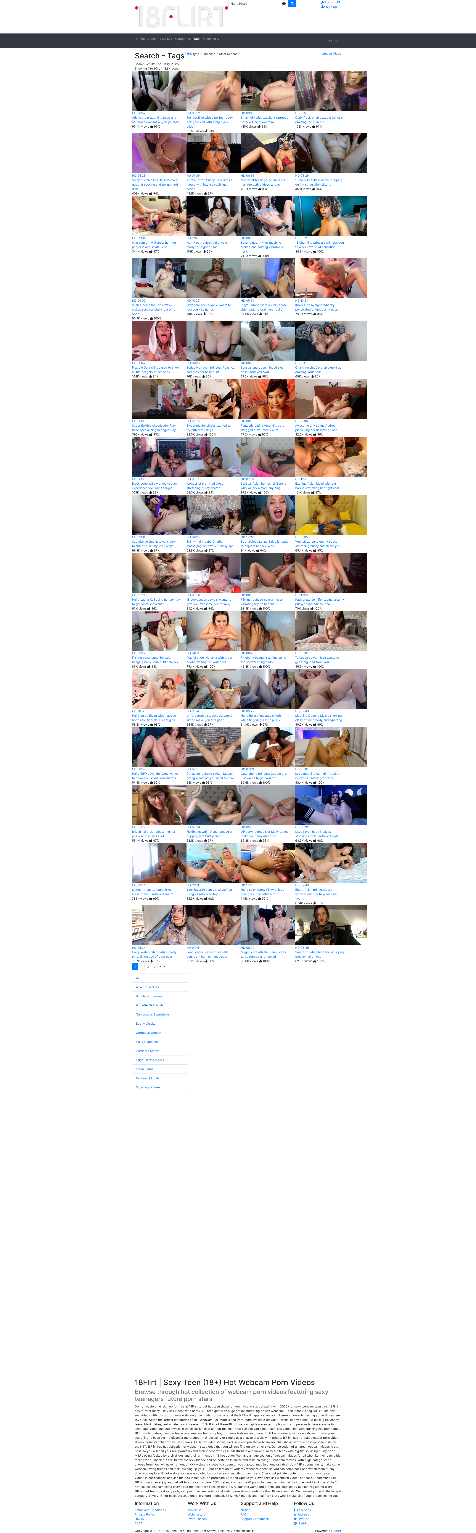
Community (211, 39)
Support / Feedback (255, 1519)
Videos (152, 39)
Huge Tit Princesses (150, 1060)
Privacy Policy (145, 1514)
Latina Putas (144, 1069)
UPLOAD (334, 41)
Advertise (194, 1510)
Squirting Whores (148, 1087)
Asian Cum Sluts (147, 987)
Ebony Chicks (145, 1023)
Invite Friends (197, 1519)
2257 (138, 1523)
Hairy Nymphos (147, 1042)
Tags (197, 39)
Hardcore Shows (147, 1051)
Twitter (302, 1519)
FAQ (243, 1514)
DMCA (139, 1519)
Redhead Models (147, 1078)
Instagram (304, 1514)
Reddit (302, 1523)
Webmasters (196, 1514)
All (137, 978)
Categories (183, 39)
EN (339, 2)
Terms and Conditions (150, 1510)
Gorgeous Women (148, 1032)
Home (140, 39)
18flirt (337, 1531)
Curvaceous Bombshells (153, 1014)
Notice (245, 1510)
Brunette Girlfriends (149, 1005)
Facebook (303, 1510)
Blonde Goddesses (149, 996)
